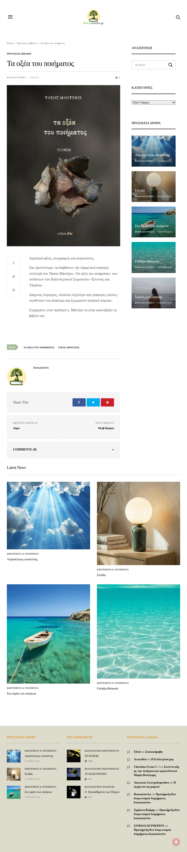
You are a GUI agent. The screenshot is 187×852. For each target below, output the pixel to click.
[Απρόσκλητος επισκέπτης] (154, 151)
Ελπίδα (140, 191)
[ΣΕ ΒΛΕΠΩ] (74, 753)
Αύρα (16, 428)
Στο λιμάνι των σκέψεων (152, 226)
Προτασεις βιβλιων (19, 54)
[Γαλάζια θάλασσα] (154, 257)
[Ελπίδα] (154, 186)
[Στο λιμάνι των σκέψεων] (154, 222)
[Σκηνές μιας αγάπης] (154, 293)
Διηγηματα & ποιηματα (23, 554)
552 (90, 797)
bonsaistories (16, 77)
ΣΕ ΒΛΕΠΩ (92, 756)
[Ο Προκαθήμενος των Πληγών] (74, 791)
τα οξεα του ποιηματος (39, 347)
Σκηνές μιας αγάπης (148, 297)
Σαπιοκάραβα (154, 751)
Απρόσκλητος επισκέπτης (152, 155)
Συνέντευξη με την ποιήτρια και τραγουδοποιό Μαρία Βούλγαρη (156, 771)
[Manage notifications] (176, 842)
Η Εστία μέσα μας (162, 759)
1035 (90, 761)
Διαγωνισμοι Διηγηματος (102, 751)
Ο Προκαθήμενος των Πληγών (102, 792)
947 (90, 779)
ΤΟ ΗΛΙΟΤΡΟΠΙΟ (95, 774)
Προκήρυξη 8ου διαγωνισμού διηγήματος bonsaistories (155, 798)
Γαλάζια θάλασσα (147, 261)
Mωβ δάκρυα (106, 428)
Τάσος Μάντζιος (69, 347)
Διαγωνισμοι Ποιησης (100, 787)
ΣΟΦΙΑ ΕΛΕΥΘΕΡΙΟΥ (149, 825)
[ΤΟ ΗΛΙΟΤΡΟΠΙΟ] (74, 772)
